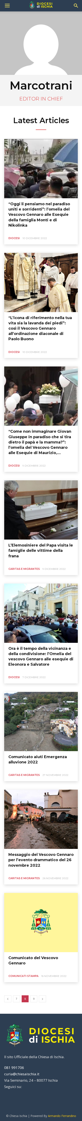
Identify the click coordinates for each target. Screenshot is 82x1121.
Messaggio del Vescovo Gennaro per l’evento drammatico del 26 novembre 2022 (41, 860)
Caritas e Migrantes (24, 568)
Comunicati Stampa (23, 976)
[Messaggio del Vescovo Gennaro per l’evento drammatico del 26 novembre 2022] (41, 819)
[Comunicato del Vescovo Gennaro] (41, 922)
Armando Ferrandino (62, 1116)
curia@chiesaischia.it (21, 1073)
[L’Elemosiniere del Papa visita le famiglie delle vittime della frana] (41, 510)
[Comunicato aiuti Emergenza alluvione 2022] (41, 721)
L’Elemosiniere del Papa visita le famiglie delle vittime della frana (40, 550)
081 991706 (14, 1067)
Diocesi (14, 238)
